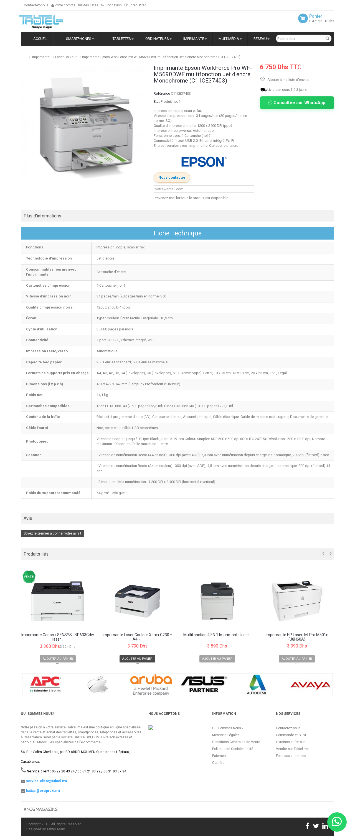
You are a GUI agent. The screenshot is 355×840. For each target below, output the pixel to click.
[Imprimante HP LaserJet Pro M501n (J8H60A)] (297, 601)
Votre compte (64, 5)
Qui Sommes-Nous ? (227, 728)
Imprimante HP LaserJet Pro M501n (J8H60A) (297, 637)
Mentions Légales (226, 735)
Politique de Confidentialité (232, 749)
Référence (162, 93)
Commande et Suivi (291, 735)
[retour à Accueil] (23, 54)
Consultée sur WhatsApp (298, 102)
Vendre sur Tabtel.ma (292, 749)
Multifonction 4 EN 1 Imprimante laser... (217, 635)
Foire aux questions (291, 756)
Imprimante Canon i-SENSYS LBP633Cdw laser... (57, 637)
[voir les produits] (45, 686)
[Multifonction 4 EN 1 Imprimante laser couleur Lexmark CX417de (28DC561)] (217, 601)
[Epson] (204, 161)
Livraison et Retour (290, 742)
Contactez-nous (36, 5)
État (157, 101)
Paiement (219, 756)
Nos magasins (41, 809)
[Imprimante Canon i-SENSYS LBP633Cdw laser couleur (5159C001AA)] (58, 601)
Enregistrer (137, 5)
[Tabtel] (48, 21)
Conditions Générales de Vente (236, 742)
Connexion (113, 5)
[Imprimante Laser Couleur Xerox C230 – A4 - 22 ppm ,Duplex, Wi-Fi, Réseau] (137, 601)
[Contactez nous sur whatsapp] (337, 822)
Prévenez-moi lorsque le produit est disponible (191, 198)
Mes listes (90, 5)
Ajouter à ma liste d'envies (288, 80)
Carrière (218, 763)
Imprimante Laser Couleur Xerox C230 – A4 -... (138, 637)
